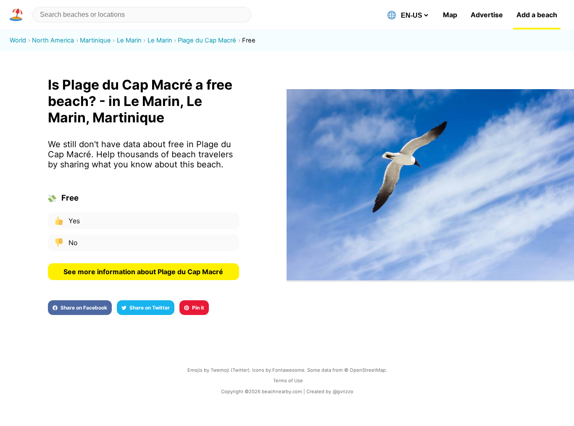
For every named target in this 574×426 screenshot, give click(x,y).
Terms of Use (288, 381)
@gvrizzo (343, 391)
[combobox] (141, 15)
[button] (18, 14)
